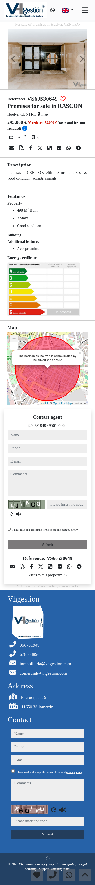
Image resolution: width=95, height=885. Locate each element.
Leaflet (44, 403)
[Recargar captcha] (12, 514)
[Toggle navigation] (85, 10)
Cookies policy (67, 864)
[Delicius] (50, 148)
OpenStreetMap (62, 403)
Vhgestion (26, 864)
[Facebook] (31, 148)
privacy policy (70, 529)
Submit (47, 545)
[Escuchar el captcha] (18, 514)
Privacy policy (45, 864)
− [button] (14, 346)
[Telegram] (78, 148)
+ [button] (14, 339)
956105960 (57, 425)
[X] (41, 148)
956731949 (37, 425)
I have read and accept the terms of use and (45, 529)
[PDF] (22, 148)
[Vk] (60, 148)
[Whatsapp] (52, 10)
